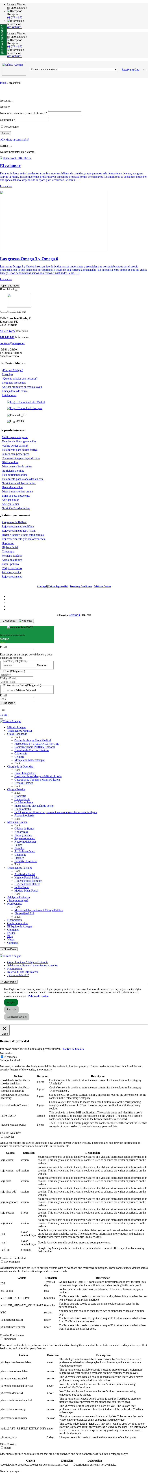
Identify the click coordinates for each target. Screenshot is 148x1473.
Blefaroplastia (22, 799)
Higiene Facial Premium (28, 880)
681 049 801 (14, 27)
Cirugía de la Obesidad (20, 766)
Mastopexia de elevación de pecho (34, 805)
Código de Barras (12, 568)
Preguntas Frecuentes (14, 382)
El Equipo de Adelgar (19, 926)
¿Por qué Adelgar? (12, 370)
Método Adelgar (16, 727)
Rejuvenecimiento (12, 576)
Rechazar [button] (11, 1009)
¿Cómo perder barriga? (15, 445)
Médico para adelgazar (15, 437)
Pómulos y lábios (11, 572)
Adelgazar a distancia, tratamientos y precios (32, 965)
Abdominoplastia (24, 815)
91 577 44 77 (14, 17)
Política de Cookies (102, 586)
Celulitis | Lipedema (25, 861)
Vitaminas (20, 854)
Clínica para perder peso (15, 453)
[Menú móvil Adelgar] (144, 69)
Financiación (14, 919)
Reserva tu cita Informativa (22, 971)
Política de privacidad (58, 586)
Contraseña (7, 119)
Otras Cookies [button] (8, 1444)
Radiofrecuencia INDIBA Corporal (34, 746)
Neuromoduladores (25, 841)
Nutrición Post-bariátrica (16, 508)
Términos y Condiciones (81, 586)
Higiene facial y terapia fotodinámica (23, 534)
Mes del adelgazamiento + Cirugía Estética (38, 910)
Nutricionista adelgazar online (19, 483)
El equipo (7, 374)
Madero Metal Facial (26, 890)
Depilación (8, 543)
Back (17, 737)
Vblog (10, 939)
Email (3, 647)
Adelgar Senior (10, 504)
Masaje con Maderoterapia (29, 760)
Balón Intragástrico (25, 773)
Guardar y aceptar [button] (10, 1471)
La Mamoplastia (23, 802)
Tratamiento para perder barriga (20, 449)
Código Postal (8, 678)
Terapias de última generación (19, 441)
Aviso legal (42, 586)
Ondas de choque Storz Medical (32, 740)
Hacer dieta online (12, 487)
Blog (10, 936)
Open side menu (10, 285)
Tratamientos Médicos (19, 730)
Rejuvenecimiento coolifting (18, 526)
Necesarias (10, 1056)
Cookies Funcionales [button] (12, 1335)
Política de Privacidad (26, 690)
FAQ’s (11, 932)
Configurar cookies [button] (17, 1016)
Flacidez (19, 857)
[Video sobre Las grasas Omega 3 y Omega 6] (54, 251)
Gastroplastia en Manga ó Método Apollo (38, 776)
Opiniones (13, 929)
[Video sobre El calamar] (15, 158)
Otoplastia (20, 795)
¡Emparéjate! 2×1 (24, 913)
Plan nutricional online (14, 474)
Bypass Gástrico (23, 782)
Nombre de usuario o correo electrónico (23, 113)
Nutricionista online (13, 470)
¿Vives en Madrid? (18, 975)
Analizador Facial (24, 874)
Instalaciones (9, 395)
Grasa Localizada (17, 733)
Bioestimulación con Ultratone (31, 750)
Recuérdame (11, 126)
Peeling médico (23, 835)
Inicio (3, 82)
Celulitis (19, 756)
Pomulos (19, 848)
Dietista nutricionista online (17, 491)
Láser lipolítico (10, 564)
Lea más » (6, 186)
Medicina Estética (12, 555)
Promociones (14, 903)
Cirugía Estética (16, 789)
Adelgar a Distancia (18, 897)
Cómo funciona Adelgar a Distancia (27, 962)
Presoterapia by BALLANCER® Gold (36, 743)
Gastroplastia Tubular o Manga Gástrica (37, 779)
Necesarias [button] (6, 1053)
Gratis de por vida (17, 923)
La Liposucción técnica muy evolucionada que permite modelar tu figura (55, 812)
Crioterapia (8, 551)
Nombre (41, 665)
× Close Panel (8, 949)
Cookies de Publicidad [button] (13, 1258)
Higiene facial (10, 547)
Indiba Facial (21, 887)
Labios (18, 844)
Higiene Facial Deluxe (27, 884)
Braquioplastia (22, 808)
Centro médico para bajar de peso (21, 458)
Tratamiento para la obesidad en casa (22, 478)
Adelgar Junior (10, 499)
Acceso (5, 133)
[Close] (11, 101)
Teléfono (12, 671)
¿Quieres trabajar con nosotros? (20, 378)
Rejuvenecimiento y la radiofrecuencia (23, 538)
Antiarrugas (21, 831)
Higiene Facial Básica (26, 877)
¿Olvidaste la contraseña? (14, 139)
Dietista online (10, 462)
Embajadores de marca (15, 391)
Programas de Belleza (14, 522)
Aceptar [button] (11, 1002)
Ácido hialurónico (24, 851)
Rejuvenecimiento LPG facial (19, 530)
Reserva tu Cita (130, 69)
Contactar (12, 942)
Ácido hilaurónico (12, 559)
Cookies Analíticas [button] (10, 1132)
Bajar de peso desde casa (16, 495)
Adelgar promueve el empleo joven (22, 386)
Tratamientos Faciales (19, 867)
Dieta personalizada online (17, 466)
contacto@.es (12, 343)
